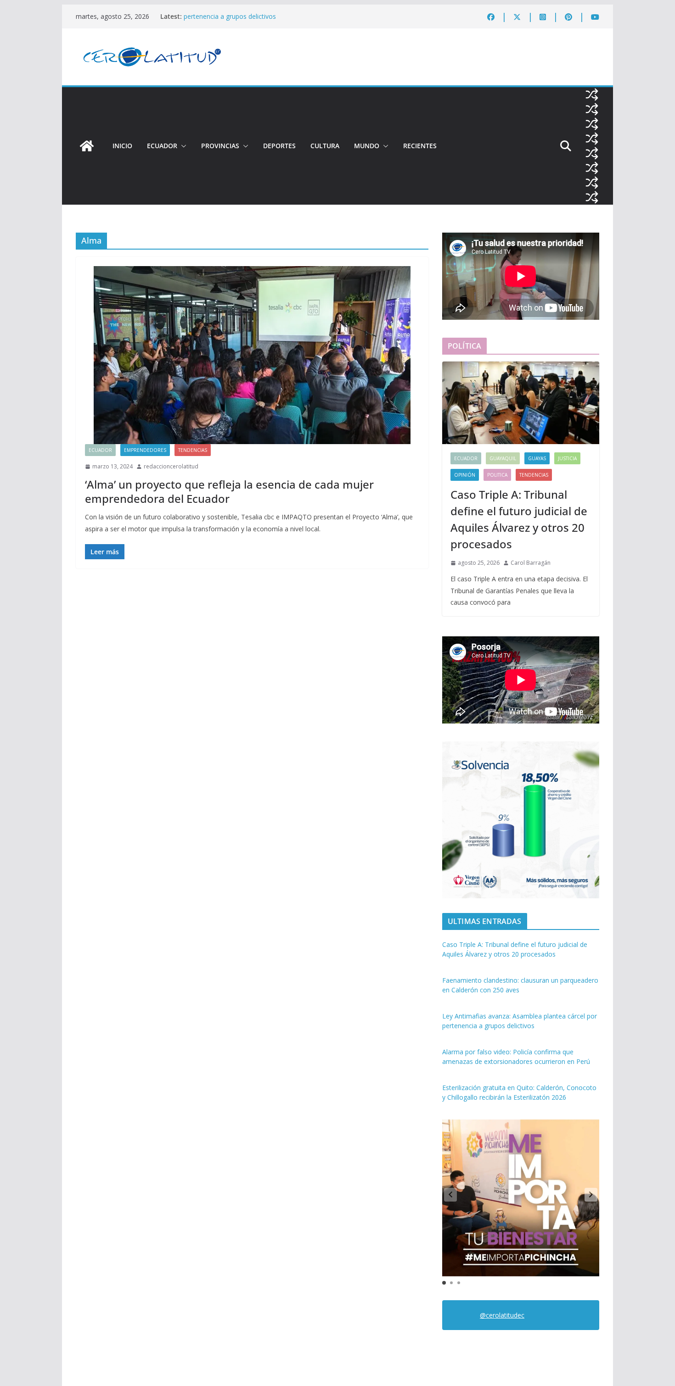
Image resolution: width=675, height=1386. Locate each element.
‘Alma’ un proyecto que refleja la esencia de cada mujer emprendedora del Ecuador (229, 491)
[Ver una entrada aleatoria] (592, 94)
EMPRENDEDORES (145, 450)
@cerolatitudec (502, 1315)
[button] (181, 145)
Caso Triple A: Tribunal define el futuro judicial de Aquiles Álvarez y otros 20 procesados (518, 519)
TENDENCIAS (192, 450)
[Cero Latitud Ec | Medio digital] (86, 146)
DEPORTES (279, 145)
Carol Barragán (531, 563)
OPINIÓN (464, 475)
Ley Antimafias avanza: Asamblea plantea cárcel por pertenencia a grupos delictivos (261, 21)
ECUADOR (162, 145)
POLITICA (497, 475)
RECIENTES (420, 145)
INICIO (122, 145)
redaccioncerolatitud (171, 466)
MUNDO (366, 145)
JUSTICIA (567, 458)
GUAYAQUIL (502, 458)
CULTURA (324, 145)
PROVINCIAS (220, 145)
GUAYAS (537, 458)
